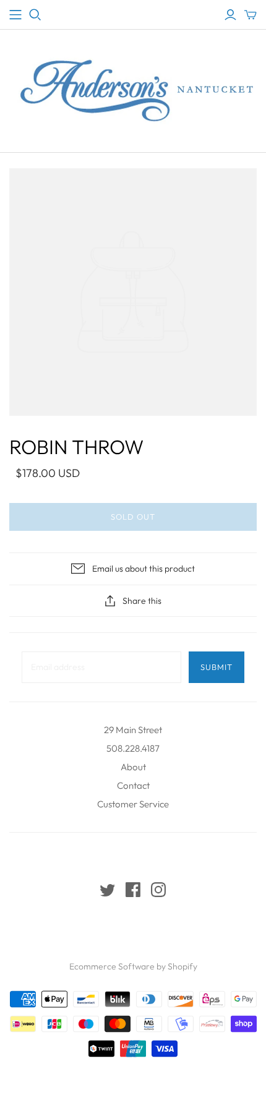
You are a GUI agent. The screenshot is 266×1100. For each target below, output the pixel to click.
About (133, 767)
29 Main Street (133, 730)
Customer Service (133, 804)
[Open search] (35, 15)
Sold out (133, 517)
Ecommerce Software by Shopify (133, 966)
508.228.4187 (133, 748)
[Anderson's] (15, 15)
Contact (133, 785)
